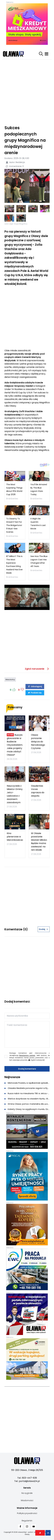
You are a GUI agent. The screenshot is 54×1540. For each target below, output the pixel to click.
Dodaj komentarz (27, 1068)
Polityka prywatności (27, 1513)
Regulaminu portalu (27, 1055)
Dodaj (42, 929)
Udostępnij (36, 686)
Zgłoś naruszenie (35, 668)
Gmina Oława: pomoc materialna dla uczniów (28, 1104)
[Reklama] (27, 24)
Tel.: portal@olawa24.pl (27, 1481)
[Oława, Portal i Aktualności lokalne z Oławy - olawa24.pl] (16, 53)
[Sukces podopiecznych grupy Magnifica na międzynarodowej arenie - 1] (9, 208)
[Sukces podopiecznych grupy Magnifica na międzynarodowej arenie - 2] (21, 208)
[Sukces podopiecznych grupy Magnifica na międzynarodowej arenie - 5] (9, 218)
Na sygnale (27, 1493)
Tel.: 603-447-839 (27, 1477)
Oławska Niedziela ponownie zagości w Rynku (28, 1088)
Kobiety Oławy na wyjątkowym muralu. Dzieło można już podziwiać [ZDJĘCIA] (28, 1109)
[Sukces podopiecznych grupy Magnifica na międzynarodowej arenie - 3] (33, 208)
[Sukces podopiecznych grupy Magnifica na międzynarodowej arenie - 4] (45, 208)
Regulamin (27, 1520)
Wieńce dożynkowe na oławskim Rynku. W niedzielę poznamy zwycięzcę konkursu (28, 1098)
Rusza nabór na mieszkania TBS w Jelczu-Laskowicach (28, 1093)
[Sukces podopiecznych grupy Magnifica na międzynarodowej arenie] (27, 186)
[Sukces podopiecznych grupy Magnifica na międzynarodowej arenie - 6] (21, 218)
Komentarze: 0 (16, 166)
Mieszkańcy (10, 679)
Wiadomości (27, 1500)
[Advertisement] (27, 91)
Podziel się (36, 692)
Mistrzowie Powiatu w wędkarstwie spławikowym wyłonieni (28, 1083)
